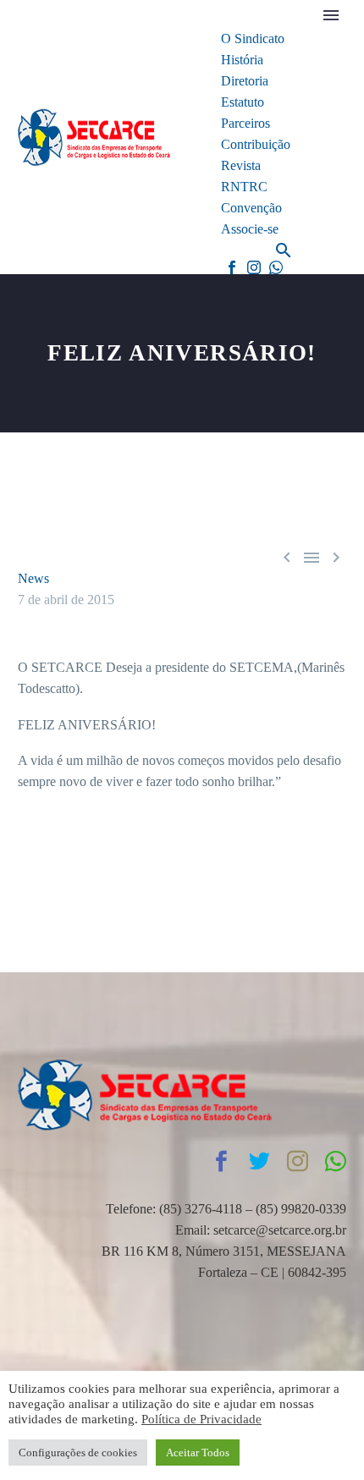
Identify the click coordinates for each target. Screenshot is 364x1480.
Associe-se (250, 229)
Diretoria (244, 81)
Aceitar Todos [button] (197, 1452)
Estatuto (242, 102)
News (33, 578)
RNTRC (244, 186)
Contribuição (255, 144)
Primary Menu (331, 15)
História (242, 59)
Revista (241, 165)
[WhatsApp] (276, 267)
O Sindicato (252, 38)
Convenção (251, 208)
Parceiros (245, 123)
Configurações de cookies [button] (78, 1452)
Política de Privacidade (201, 1419)
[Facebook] (232, 267)
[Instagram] (254, 267)
